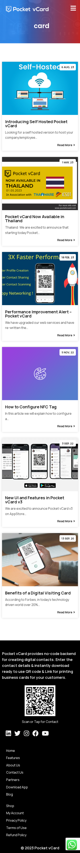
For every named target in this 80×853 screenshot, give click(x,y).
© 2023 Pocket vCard (40, 847)
